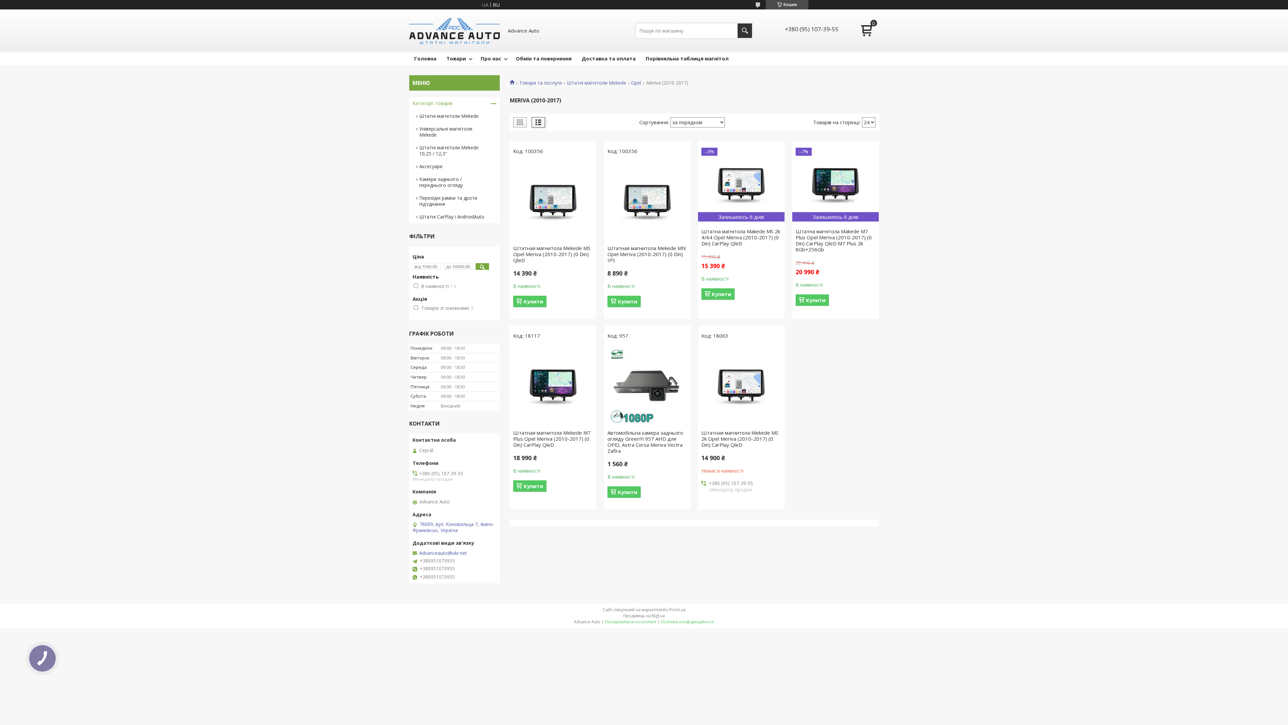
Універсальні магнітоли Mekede (445, 132)
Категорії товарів (432, 103)
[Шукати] (745, 30)
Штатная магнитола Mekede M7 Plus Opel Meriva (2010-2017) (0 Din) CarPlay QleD (552, 439)
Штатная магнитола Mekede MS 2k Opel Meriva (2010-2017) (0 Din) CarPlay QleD (740, 439)
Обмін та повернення (544, 58)
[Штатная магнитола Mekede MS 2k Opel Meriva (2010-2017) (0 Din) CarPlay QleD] (741, 386)
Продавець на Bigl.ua (644, 616)
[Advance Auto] (454, 30)
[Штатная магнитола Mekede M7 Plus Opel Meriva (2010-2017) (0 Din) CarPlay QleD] (553, 386)
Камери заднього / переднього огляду (441, 182)
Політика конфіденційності (687, 622)
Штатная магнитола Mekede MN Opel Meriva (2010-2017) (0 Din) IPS (646, 254)
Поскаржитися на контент (630, 622)
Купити (533, 301)
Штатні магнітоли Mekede (596, 83)
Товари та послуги (540, 83)
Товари (456, 58)
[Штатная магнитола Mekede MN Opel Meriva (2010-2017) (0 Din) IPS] (647, 201)
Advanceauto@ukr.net (443, 553)
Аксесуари (430, 166)
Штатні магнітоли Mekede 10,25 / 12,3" (449, 150)
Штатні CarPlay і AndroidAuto (451, 216)
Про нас (491, 58)
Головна (425, 58)
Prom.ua (677, 610)
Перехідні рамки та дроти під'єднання (448, 201)
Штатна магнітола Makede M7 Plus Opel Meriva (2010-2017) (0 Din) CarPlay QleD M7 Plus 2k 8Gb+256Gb (834, 240)
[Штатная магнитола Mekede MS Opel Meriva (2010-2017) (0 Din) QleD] (553, 201)
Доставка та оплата (609, 58)
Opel (636, 83)
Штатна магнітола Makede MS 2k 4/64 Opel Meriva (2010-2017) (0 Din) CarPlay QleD (740, 237)
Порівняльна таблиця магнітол (687, 58)
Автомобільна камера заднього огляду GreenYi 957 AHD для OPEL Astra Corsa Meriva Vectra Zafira (645, 442)
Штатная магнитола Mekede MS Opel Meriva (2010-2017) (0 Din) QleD (551, 254)
